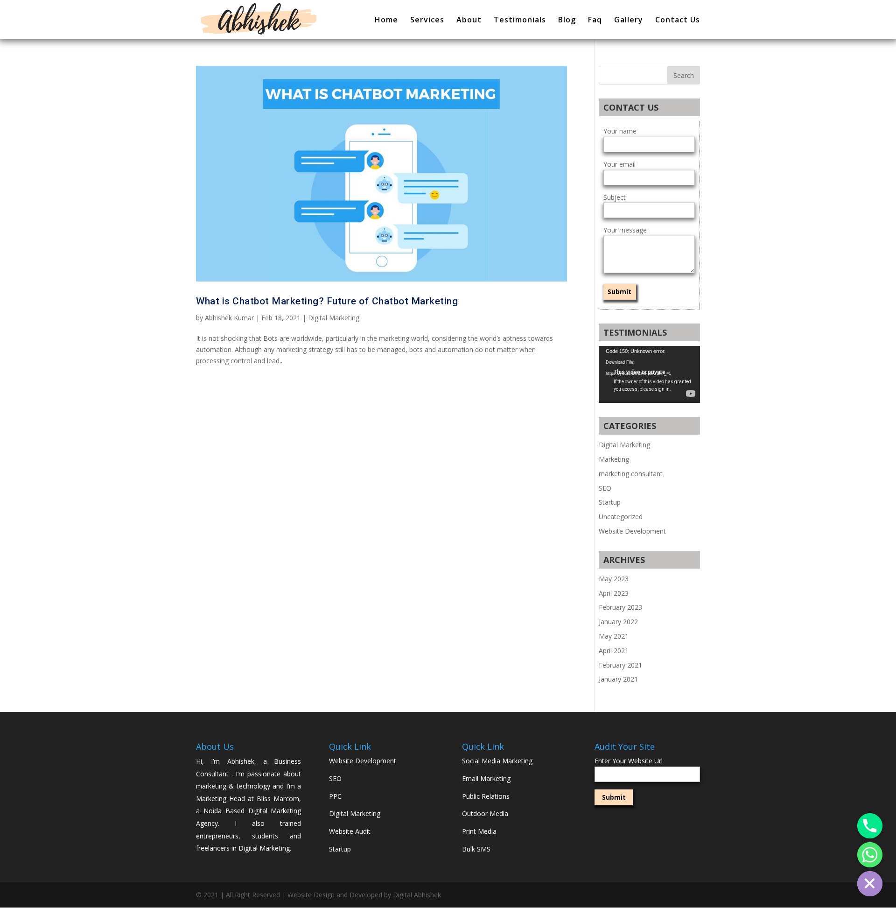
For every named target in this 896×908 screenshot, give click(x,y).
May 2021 (614, 636)
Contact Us (677, 20)
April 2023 (614, 593)
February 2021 (620, 665)
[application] (649, 374)
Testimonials (520, 20)
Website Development (632, 531)
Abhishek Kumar (229, 317)
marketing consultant (631, 473)
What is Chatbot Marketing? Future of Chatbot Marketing (327, 301)
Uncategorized (621, 516)
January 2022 (618, 621)
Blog (567, 20)
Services (427, 20)
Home (386, 20)
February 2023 (620, 607)
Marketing (614, 459)
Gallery (628, 20)
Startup (610, 502)
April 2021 (614, 650)
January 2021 (618, 679)
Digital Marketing (333, 317)
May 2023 (614, 578)
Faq (595, 20)
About (469, 20)
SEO (605, 488)
